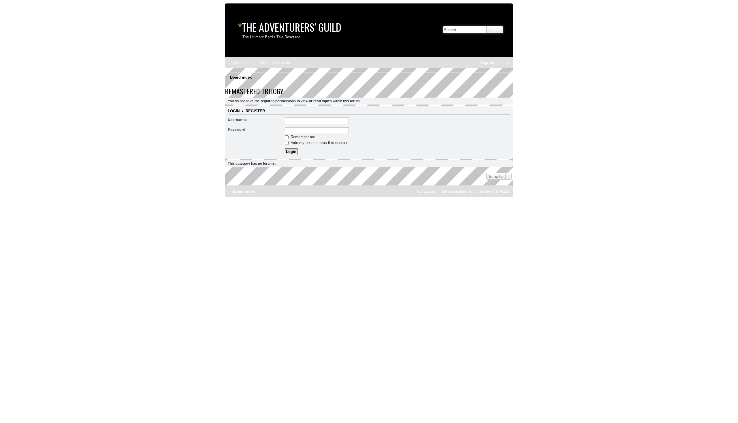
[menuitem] (259, 62)
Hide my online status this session (318, 143)
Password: (237, 129)
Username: (237, 119)
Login (234, 111)
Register (255, 111)
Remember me (302, 137)
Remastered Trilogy (254, 91)
